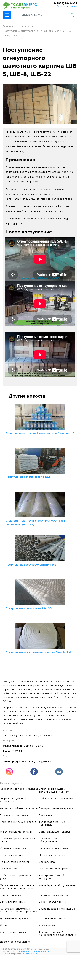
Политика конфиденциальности (32, 951)
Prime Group (31, 954)
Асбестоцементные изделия (56, 798)
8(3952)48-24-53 (65, 3)
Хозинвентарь (9, 869)
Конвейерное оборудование (57, 885)
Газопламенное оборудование (48, 840)
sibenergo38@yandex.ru (39, 762)
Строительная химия (52, 918)
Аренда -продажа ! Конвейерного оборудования (58, 933)
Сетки (3, 925)
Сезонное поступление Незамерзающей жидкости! (40, 433)
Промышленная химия (14, 815)
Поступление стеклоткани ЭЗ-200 (29, 608)
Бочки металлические (52, 902)
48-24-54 (39, 746)
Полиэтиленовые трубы (15, 862)
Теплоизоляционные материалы (52, 823)
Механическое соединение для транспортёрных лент (17, 887)
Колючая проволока (13, 848)
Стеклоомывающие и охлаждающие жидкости (54, 790)
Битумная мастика (11, 855)
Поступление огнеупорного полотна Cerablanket (38, 652)
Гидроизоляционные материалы (13, 800)
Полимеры (45, 815)
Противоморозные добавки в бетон (18, 840)
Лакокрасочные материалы (56, 808)
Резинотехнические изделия (18, 822)
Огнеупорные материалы (16, 832)
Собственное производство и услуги (19, 877)
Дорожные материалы (14, 918)
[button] (7, 15)
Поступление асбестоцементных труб (31, 564)
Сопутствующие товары (54, 832)
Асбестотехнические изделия (19, 789)
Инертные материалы (13, 932)
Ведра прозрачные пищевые (57, 909)
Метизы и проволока (52, 855)
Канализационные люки (54, 848)
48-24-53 (27, 746)
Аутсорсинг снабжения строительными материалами (18, 910)
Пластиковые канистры (53, 895)
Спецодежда (47, 862)
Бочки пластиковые (12, 902)
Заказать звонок (67, 6)
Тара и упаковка (10, 895)
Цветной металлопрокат (54, 869)
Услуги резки (47, 925)
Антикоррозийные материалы (19, 808)
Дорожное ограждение (15, 942)
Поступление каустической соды (28, 476)
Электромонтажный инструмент (51, 877)
